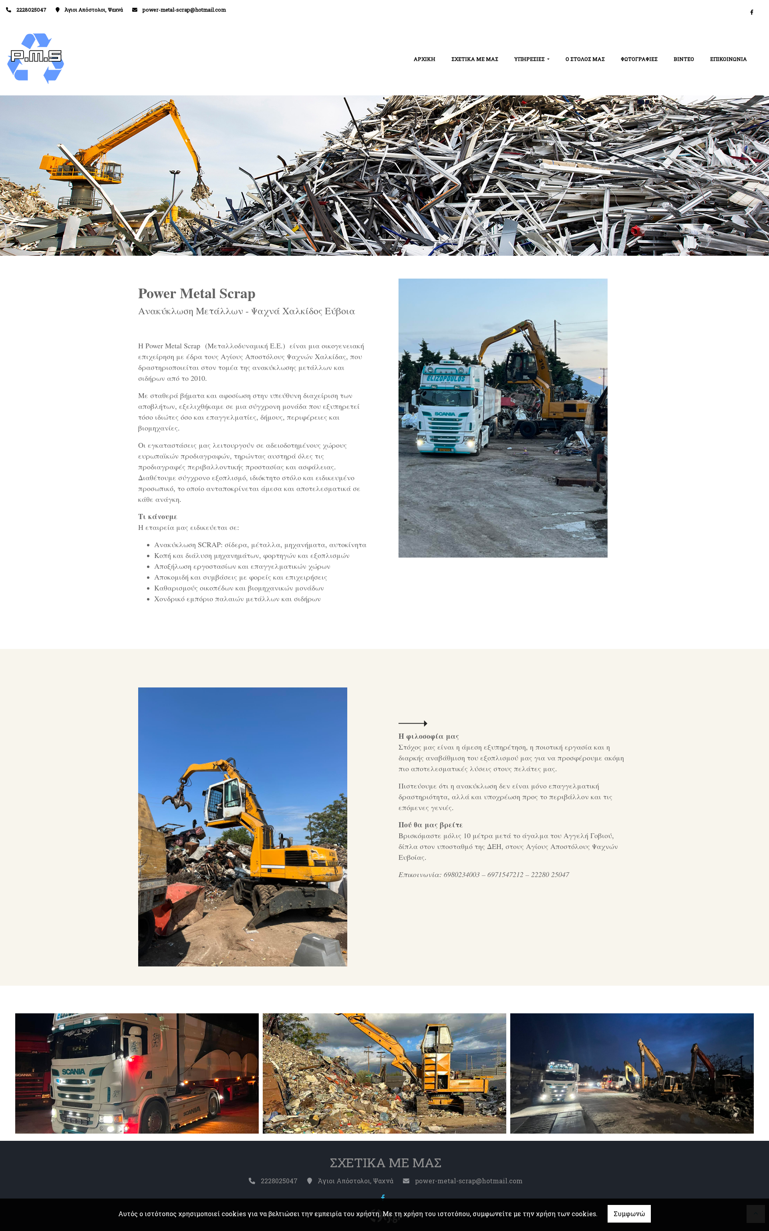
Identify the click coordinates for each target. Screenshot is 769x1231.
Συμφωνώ (629, 1213)
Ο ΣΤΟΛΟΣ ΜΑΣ (585, 59)
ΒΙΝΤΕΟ (684, 59)
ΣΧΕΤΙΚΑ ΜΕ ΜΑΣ (474, 59)
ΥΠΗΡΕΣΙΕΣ (530, 59)
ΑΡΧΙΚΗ (424, 59)
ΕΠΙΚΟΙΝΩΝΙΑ (728, 59)
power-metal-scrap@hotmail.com (184, 9)
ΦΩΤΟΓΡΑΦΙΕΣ (639, 59)
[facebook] (752, 12)
